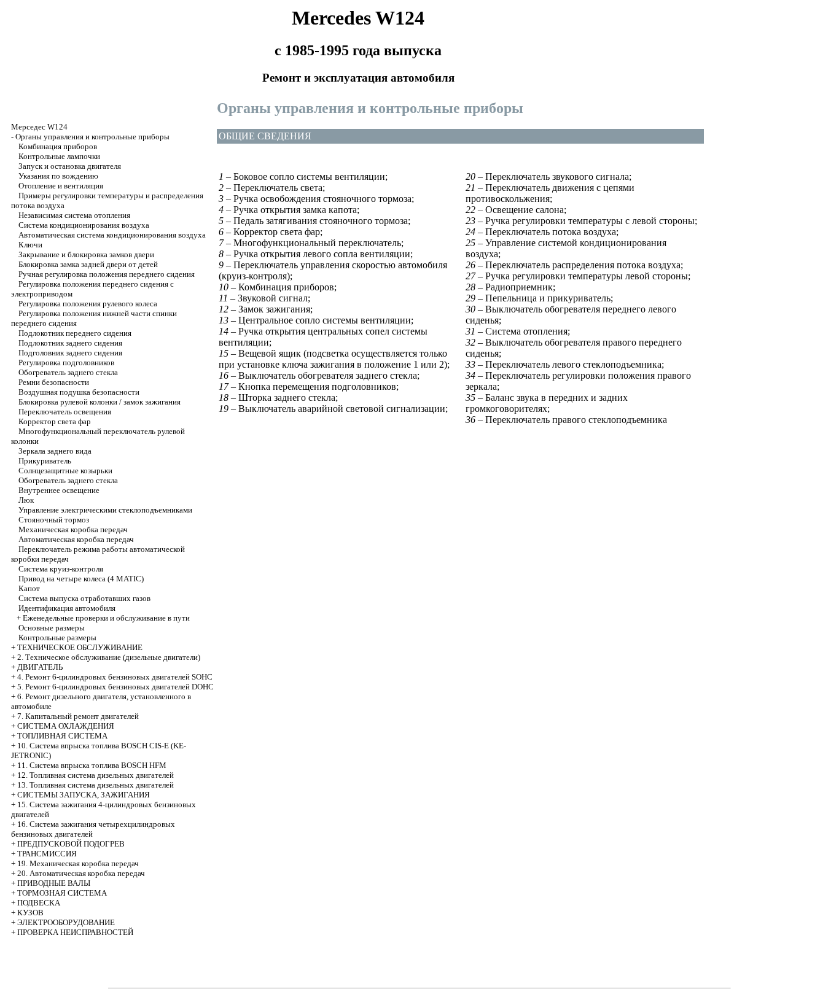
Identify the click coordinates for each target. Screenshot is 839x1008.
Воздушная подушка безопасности (78, 392)
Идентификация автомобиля (66, 608)
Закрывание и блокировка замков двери (86, 254)
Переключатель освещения (64, 411)
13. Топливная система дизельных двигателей (95, 784)
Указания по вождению (58, 175)
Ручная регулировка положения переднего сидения (106, 274)
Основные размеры (51, 627)
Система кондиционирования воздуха (83, 225)
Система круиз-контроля (60, 568)
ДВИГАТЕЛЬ (40, 667)
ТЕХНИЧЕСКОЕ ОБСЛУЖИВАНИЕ (79, 647)
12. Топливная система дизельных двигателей (95, 775)
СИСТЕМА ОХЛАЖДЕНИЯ (65, 726)
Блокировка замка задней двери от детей (88, 264)
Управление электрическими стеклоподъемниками (105, 509)
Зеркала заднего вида (55, 451)
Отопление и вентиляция (60, 185)
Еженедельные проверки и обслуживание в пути (106, 617)
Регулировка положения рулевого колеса (87, 303)
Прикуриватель (44, 460)
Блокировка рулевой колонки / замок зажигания (99, 401)
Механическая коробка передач (73, 529)
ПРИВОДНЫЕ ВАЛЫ (53, 883)
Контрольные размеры (57, 637)
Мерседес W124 (39, 126)
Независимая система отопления (74, 215)
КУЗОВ (30, 912)
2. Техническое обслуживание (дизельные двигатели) (108, 657)
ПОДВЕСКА (38, 902)
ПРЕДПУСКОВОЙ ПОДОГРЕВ (71, 843)
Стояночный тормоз (53, 519)
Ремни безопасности (53, 382)
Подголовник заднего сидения (70, 352)
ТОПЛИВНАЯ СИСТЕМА (62, 735)
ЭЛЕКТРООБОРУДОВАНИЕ (66, 922)
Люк (26, 500)
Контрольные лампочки (59, 156)
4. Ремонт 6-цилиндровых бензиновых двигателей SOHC (115, 676)
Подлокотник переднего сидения (74, 333)
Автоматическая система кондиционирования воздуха (112, 234)
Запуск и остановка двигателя (69, 166)
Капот (29, 588)
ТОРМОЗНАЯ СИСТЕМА (62, 893)
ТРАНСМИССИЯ (47, 853)
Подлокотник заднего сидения (70, 342)
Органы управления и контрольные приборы (92, 136)
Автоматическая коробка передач (76, 539)
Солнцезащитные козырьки (65, 470)
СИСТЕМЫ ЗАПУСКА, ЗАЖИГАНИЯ (83, 794)
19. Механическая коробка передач (78, 863)
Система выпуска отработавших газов (84, 598)
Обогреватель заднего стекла (68, 372)
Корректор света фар (54, 421)
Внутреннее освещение (59, 490)
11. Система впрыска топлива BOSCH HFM (91, 765)
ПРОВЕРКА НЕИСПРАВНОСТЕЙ (75, 932)
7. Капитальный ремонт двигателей (78, 716)
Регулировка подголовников (66, 362)
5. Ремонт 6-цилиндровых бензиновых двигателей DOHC (115, 686)
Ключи (30, 244)
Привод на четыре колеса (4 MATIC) (81, 578)
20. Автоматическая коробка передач (81, 873)
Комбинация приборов (57, 146)
